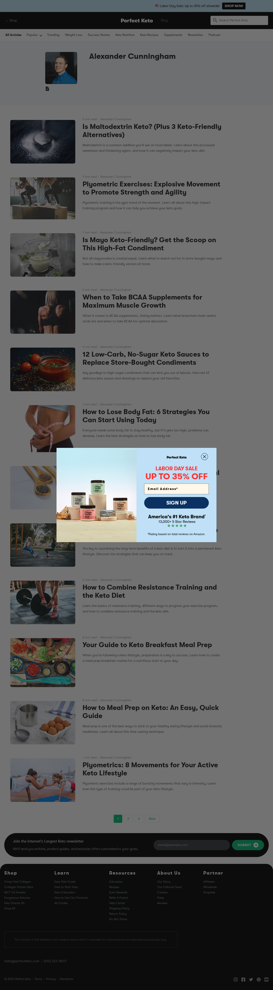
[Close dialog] (204, 456)
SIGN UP (176, 503)
